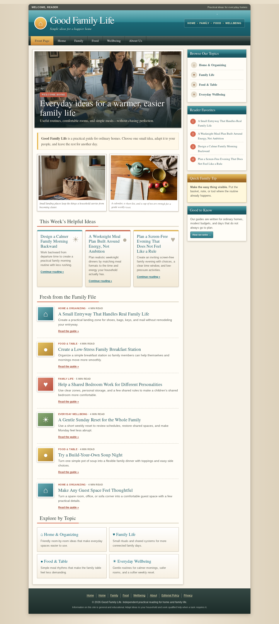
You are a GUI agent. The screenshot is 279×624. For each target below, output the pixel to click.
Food (95, 40)
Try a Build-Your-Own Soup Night (90, 455)
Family (78, 40)
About (153, 595)
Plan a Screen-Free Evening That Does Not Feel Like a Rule (152, 243)
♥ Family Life (124, 534)
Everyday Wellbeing (73, 414)
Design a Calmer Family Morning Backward (54, 241)
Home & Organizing (72, 308)
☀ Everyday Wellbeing (132, 561)
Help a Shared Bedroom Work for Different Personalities (110, 384)
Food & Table (67, 343)
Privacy (188, 595)
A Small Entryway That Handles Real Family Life (103, 314)
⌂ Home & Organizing (59, 534)
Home (62, 40)
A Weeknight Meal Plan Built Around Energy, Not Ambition (104, 243)
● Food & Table (54, 561)
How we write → (201, 234)
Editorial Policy (170, 595)
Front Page (42, 40)
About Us (135, 40)
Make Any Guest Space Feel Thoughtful (95, 490)
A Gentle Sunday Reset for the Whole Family (99, 420)
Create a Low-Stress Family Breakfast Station (99, 349)
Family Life (66, 378)
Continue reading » (52, 271)
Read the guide (68, 331)
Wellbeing (114, 40)
